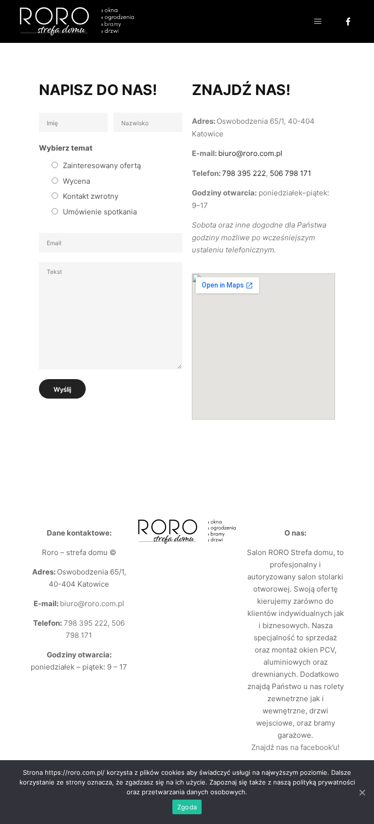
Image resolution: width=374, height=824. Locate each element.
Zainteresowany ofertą (102, 165)
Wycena (76, 181)
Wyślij (62, 389)
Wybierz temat (66, 148)
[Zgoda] (362, 792)
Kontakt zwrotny (90, 196)
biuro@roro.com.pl (250, 153)
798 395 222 (244, 173)
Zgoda (187, 807)
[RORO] (76, 21)
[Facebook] (348, 21)
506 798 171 (290, 173)
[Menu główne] (318, 21)
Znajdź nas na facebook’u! (295, 747)
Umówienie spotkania (100, 211)
